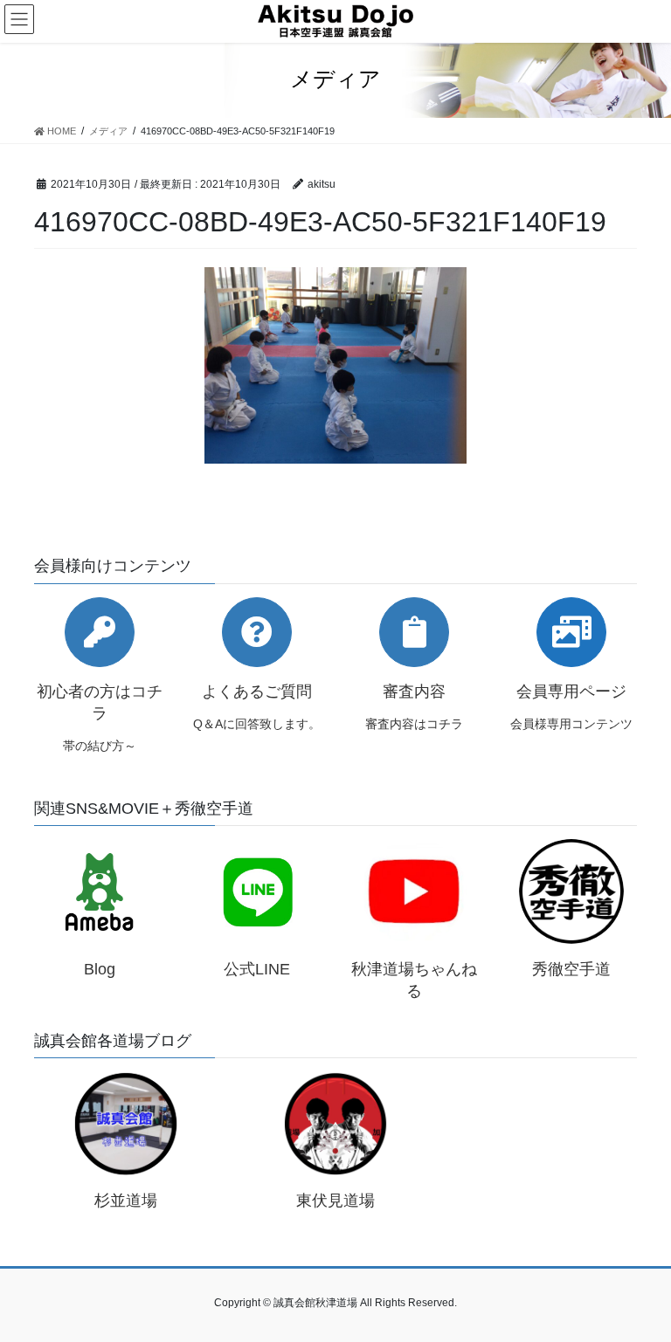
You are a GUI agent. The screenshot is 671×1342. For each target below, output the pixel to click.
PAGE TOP (639, 1286)
